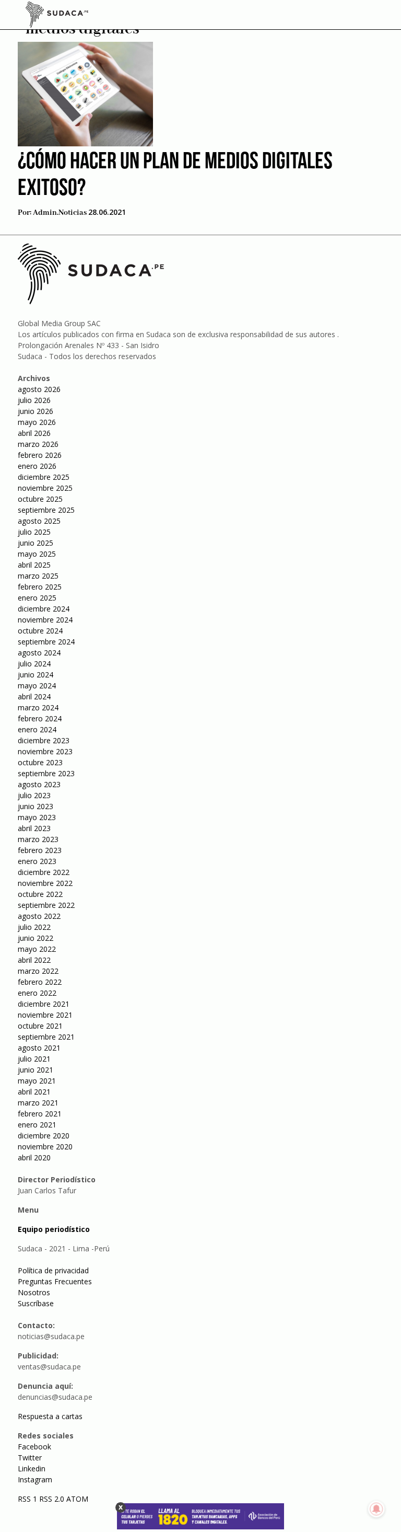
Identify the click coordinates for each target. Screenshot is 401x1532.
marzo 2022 (38, 971)
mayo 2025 (37, 554)
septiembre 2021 (46, 1037)
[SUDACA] (57, 16)
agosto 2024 (39, 653)
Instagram (35, 1479)
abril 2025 (34, 565)
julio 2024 (34, 664)
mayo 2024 (37, 685)
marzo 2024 (38, 707)
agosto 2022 (39, 916)
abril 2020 (34, 1157)
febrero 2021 (40, 1114)
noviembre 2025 (45, 488)
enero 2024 (37, 729)
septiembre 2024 (46, 642)
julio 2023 (34, 795)
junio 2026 (35, 411)
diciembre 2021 (43, 1004)
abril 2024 (34, 696)
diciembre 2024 (43, 609)
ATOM (77, 1499)
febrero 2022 (40, 982)
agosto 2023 (39, 784)
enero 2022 (37, 993)
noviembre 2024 (45, 620)
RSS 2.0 (51, 1499)
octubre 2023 (40, 762)
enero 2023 (37, 861)
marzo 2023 (38, 839)
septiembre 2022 (46, 905)
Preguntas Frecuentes (55, 1281)
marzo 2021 (38, 1103)
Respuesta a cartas (50, 1416)
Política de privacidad (53, 1270)
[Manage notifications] (376, 1509)
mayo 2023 (37, 817)
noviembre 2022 (45, 883)
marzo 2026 (38, 444)
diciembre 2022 (43, 872)
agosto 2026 (39, 389)
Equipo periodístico (54, 1229)
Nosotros (34, 1292)
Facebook (34, 1447)
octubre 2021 (40, 1026)
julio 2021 (34, 1059)
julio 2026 (34, 400)
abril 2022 (34, 960)
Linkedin (31, 1468)
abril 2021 (34, 1092)
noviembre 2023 (45, 751)
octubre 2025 (40, 499)
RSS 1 (28, 1499)
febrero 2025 (40, 587)
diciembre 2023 (43, 740)
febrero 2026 (40, 455)
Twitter (30, 1457)
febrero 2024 (40, 718)
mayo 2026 (37, 422)
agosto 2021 (39, 1048)
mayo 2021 (37, 1081)
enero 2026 (37, 466)
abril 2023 (34, 828)
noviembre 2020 (45, 1146)
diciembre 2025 (43, 477)
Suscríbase (36, 1303)
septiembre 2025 (46, 510)
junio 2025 (35, 543)
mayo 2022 (37, 949)
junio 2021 (35, 1070)
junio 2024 (35, 674)
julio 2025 (34, 532)
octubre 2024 (40, 631)
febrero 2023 (40, 850)
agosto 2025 (39, 521)
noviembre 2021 (45, 1015)
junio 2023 (35, 806)
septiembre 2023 (46, 773)
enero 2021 (37, 1125)
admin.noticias (60, 212)
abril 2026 (34, 433)
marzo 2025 (38, 576)
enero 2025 (37, 598)
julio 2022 (34, 927)
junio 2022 (35, 938)
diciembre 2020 (43, 1136)
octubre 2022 (40, 894)
